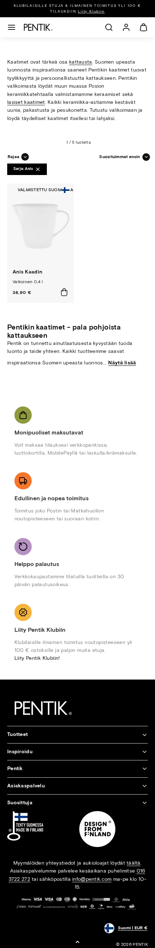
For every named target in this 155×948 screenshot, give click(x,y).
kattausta (80, 62)
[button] (11, 27)
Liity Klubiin (91, 11)
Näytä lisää (122, 363)
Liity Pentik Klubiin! (37, 658)
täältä (134, 863)
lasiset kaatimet (26, 102)
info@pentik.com (91, 879)
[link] (126, 27)
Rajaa (13, 156)
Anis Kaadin (27, 272)
